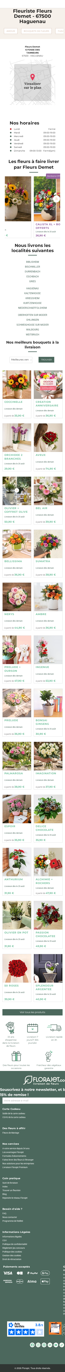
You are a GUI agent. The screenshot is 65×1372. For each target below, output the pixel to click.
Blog (4, 1194)
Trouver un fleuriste (11, 1190)
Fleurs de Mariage (10, 1133)
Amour (10, 31)
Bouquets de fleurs (36, 31)
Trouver (46, 359)
